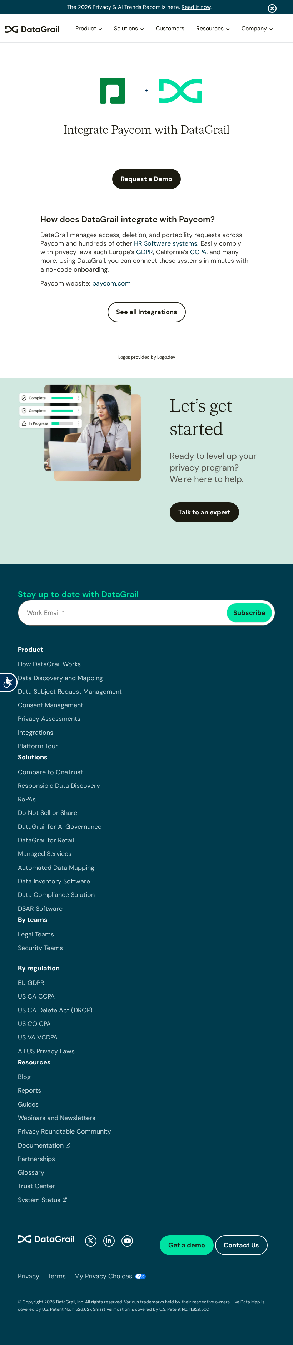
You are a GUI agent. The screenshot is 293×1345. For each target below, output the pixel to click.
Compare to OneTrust (50, 772)
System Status (39, 1200)
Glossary (31, 1172)
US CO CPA (34, 1024)
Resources (210, 28)
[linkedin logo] (109, 1241)
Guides (28, 1104)
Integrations (35, 732)
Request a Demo (146, 179)
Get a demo (186, 1245)
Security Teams (40, 948)
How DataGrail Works (49, 664)
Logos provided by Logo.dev (146, 357)
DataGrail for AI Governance (59, 826)
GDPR (144, 252)
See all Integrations (146, 312)
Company (254, 28)
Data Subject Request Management (70, 691)
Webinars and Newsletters (56, 1118)
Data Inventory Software (54, 881)
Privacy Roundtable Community (64, 1131)
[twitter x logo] (90, 1241)
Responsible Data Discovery (59, 785)
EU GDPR (31, 983)
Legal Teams (36, 934)
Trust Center (36, 1186)
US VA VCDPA (38, 1037)
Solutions (126, 28)
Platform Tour (38, 746)
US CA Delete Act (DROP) (55, 1010)
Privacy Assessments (49, 718)
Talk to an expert (204, 512)
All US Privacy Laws (46, 1051)
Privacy (28, 1276)
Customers (170, 28)
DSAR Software (40, 908)
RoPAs (27, 799)
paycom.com (111, 283)
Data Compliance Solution (56, 894)
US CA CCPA (36, 996)
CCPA (198, 252)
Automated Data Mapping (56, 867)
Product (85, 28)
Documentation (41, 1145)
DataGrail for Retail (46, 840)
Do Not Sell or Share (47, 812)
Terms (57, 1276)
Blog (24, 1077)
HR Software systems (165, 243)
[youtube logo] (127, 1241)
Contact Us (241, 1245)
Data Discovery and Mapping (60, 678)
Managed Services (44, 853)
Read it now (196, 7)
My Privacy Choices (104, 1276)
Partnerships (36, 1159)
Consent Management (50, 705)
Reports (29, 1090)
